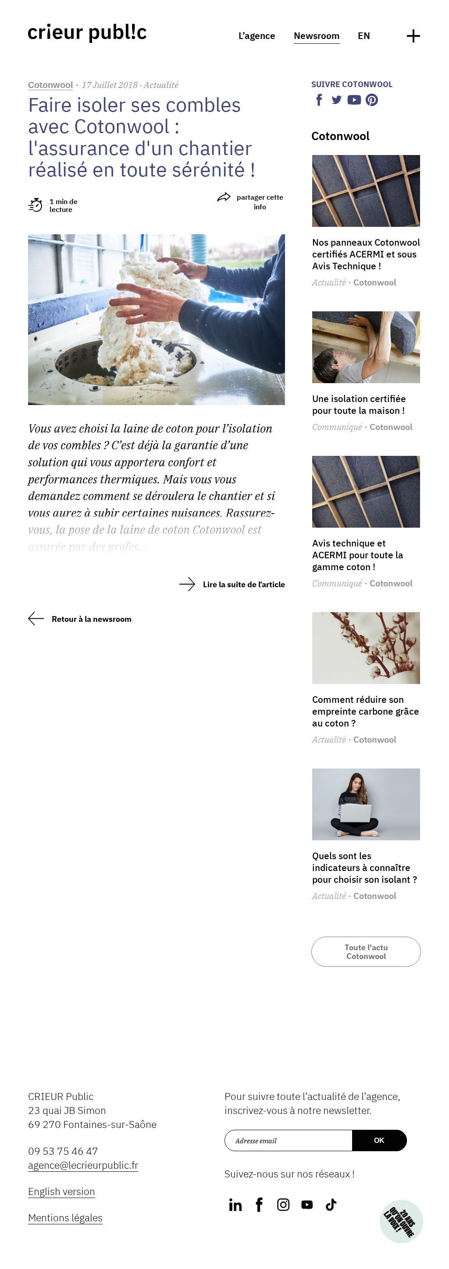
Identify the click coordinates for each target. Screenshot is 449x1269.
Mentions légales (65, 1217)
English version (61, 1191)
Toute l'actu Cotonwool (366, 951)
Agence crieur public (87, 33)
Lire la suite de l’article (244, 584)
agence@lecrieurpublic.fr (83, 1165)
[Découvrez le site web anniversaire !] (401, 1221)
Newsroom (317, 36)
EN (364, 36)
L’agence (257, 36)
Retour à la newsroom (92, 619)
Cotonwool (50, 85)
